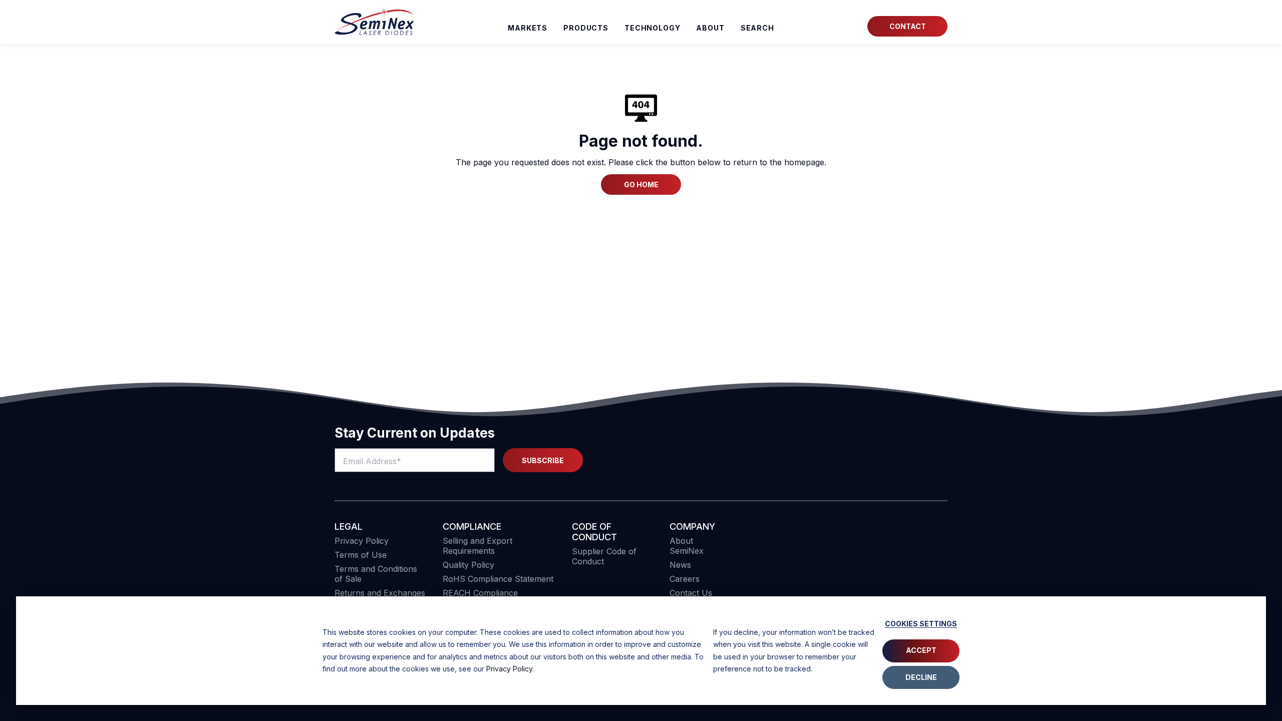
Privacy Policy (509, 668)
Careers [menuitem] (685, 579)
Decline (921, 677)
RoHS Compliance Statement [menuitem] (498, 579)
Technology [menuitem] (652, 28)
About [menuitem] (710, 28)
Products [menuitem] (585, 28)
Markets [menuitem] (527, 28)
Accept (921, 650)
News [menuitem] (680, 565)
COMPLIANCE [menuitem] (472, 526)
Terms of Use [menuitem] (361, 555)
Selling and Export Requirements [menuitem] (477, 546)
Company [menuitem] (692, 526)
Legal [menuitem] (349, 526)
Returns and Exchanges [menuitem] (380, 593)
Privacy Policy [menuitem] (362, 541)
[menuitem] (757, 28)
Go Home (641, 184)
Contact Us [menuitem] (691, 593)
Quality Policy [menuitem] (468, 565)
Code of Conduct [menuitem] (594, 531)
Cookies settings (921, 623)
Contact (907, 26)
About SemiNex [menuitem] (687, 546)
